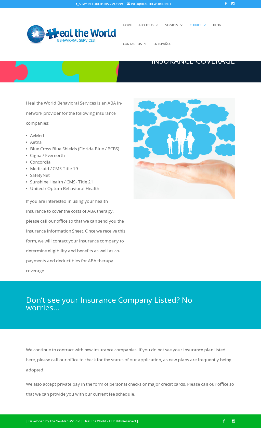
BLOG (217, 25)
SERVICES (171, 25)
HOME (127, 25)
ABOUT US (145, 25)
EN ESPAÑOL (162, 44)
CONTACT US (132, 44)
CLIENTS (195, 25)
